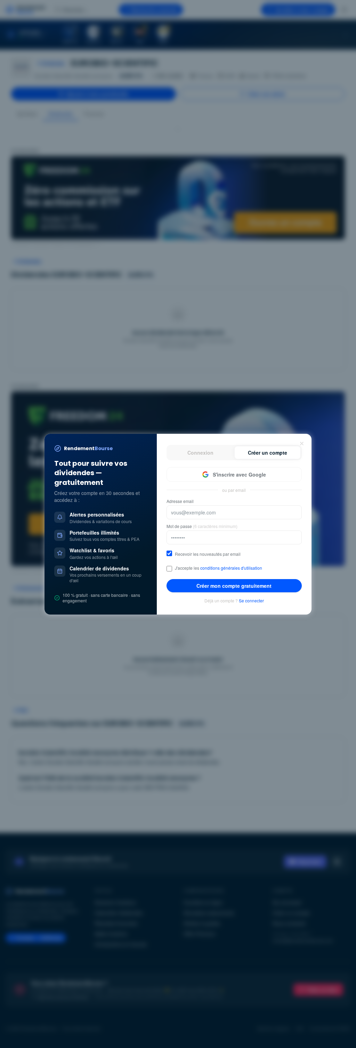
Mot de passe (202, 526)
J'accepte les (218, 568)
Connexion (200, 452)
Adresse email (180, 501)
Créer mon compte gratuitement (234, 585)
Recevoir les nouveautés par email (208, 554)
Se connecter (251, 600)
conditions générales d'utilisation (231, 568)
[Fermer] (301, 443)
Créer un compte (267, 452)
